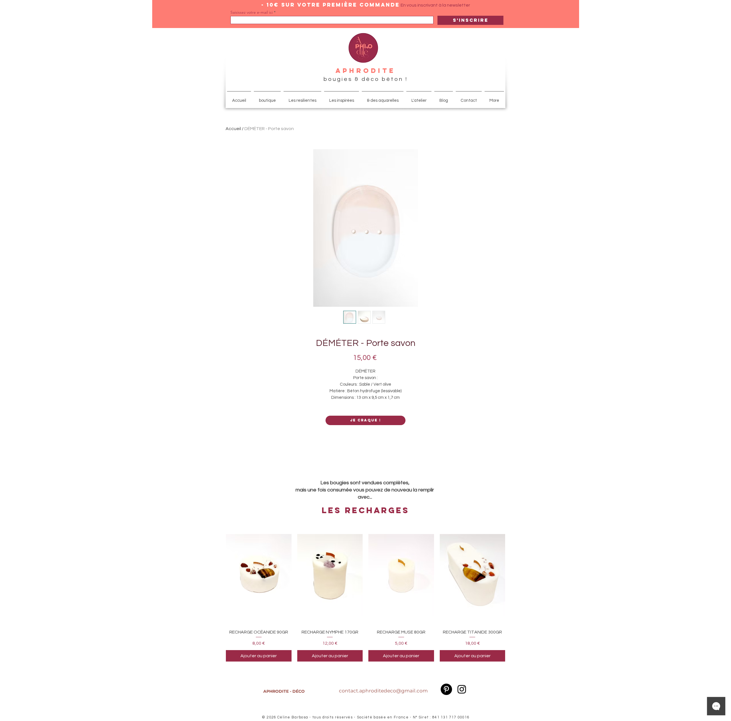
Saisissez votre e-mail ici (251, 12)
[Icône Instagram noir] (461, 689)
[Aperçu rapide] (259, 575)
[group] (365, 594)
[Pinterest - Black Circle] (446, 689)
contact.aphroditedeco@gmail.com (383, 691)
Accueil (233, 128)
